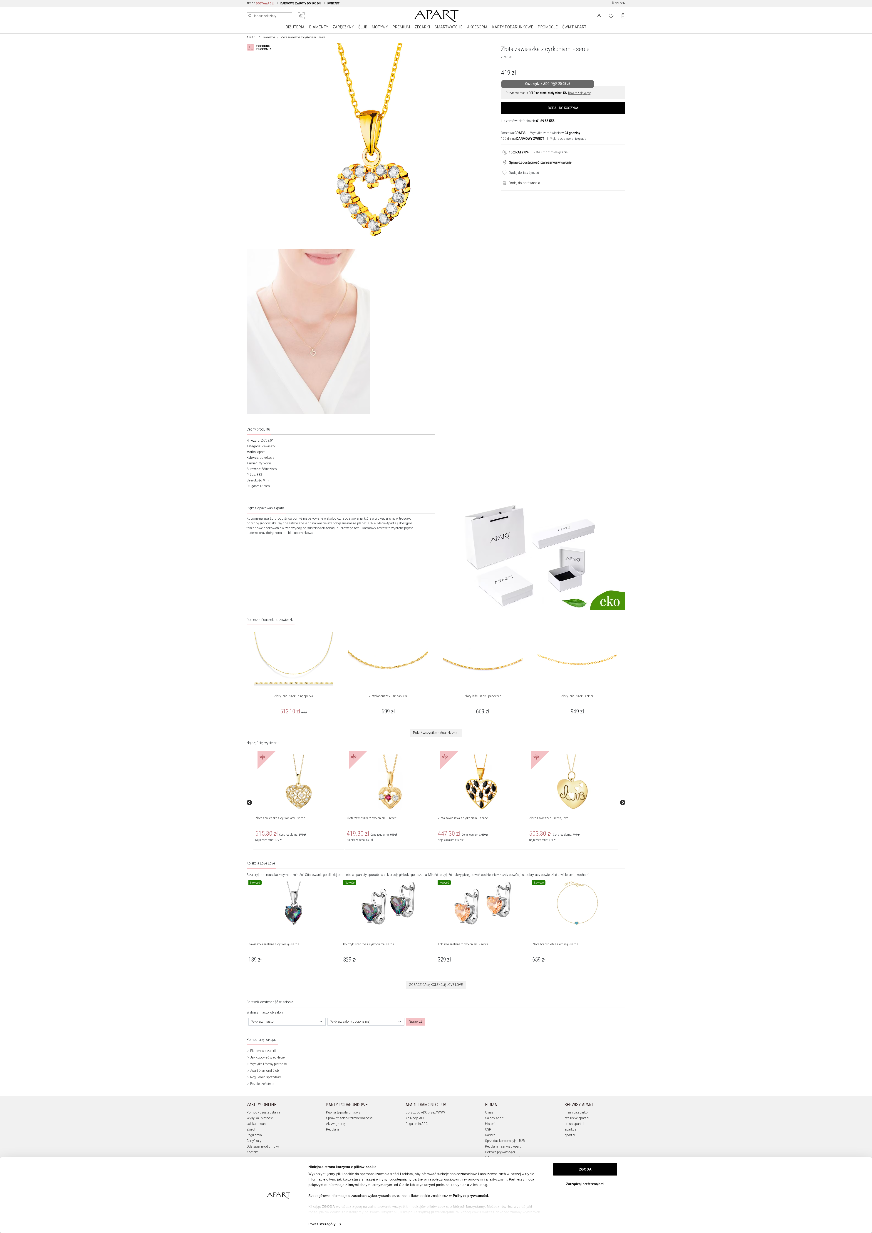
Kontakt (252, 1152)
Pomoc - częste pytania (263, 1112)
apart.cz (570, 1129)
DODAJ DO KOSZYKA (563, 108)
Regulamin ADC (417, 1124)
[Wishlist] (611, 15)
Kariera (490, 1135)
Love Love (267, 457)
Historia (490, 1124)
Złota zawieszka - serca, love (548, 818)
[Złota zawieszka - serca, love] (572, 782)
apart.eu (570, 1135)
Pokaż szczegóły (321, 1224)
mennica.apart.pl (576, 1112)
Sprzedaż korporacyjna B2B (505, 1141)
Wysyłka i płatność (260, 1118)
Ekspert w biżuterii (263, 1051)
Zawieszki (269, 37)
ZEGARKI (422, 27)
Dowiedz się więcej (579, 93)
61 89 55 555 (545, 121)
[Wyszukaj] (250, 16)
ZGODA (585, 1169)
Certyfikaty (254, 1141)
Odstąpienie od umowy (263, 1146)
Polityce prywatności (470, 1196)
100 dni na (522, 138)
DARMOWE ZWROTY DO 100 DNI (300, 3)
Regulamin (254, 1135)
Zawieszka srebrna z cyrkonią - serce (273, 944)
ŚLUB (362, 27)
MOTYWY (380, 27)
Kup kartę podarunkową (343, 1112)
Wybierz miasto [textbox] (262, 1021)
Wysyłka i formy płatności (268, 1064)
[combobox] (287, 1022)
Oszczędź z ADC (547, 84)
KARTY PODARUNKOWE (512, 27)
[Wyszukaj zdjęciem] (301, 15)
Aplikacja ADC (415, 1118)
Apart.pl (251, 37)
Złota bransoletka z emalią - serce (555, 944)
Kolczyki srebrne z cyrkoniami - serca (368, 944)
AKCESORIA (477, 27)
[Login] (599, 15)
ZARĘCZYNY (343, 27)
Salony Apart (494, 1118)
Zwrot (251, 1129)
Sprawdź (415, 1021)
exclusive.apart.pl (577, 1118)
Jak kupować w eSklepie (267, 1057)
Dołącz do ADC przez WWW (425, 1112)
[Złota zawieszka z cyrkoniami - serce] (298, 782)
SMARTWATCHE (449, 27)
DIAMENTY (318, 27)
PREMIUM (401, 27)
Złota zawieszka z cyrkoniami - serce (280, 818)
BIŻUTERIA (295, 27)
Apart (261, 452)
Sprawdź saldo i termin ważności (349, 1118)
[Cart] (623, 15)
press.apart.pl (574, 1124)
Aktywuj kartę (335, 1124)
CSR (488, 1129)
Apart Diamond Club (264, 1070)
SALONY (619, 3)
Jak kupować (256, 1124)
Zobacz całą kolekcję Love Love (436, 984)
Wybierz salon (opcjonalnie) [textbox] (350, 1021)
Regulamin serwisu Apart (503, 1146)
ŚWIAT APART (574, 27)
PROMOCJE (548, 27)
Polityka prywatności (500, 1152)
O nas (489, 1112)
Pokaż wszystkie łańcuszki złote (436, 733)
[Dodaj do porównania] (503, 182)
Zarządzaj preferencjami (585, 1184)
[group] (299, 802)
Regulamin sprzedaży (265, 1077)
